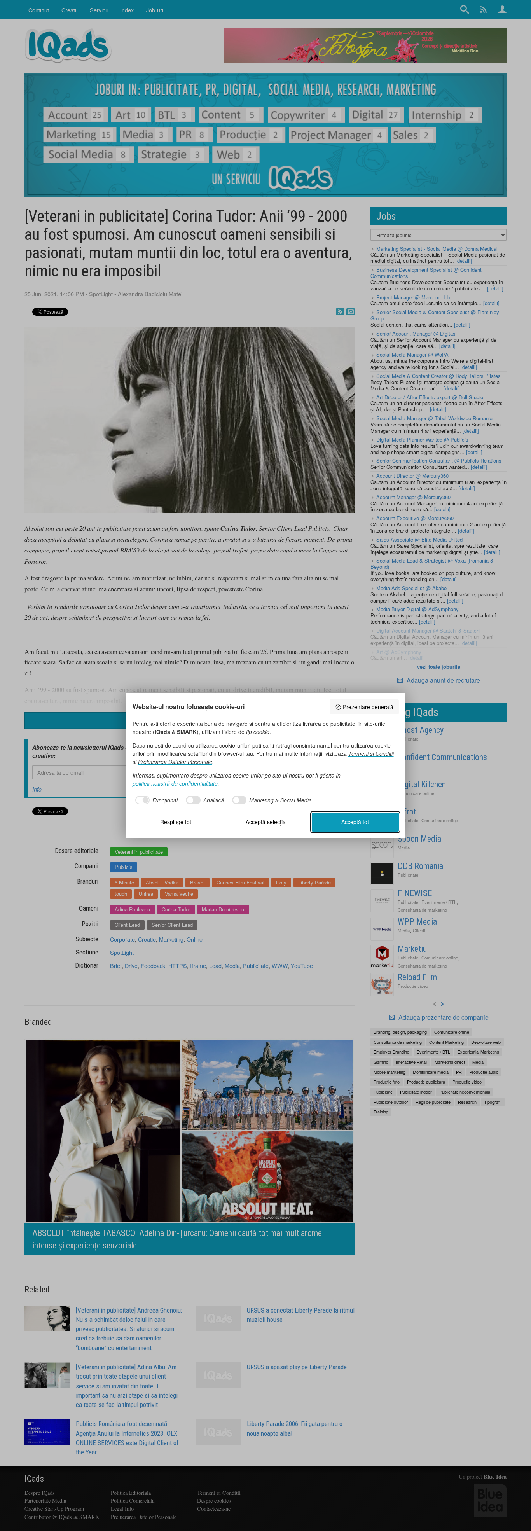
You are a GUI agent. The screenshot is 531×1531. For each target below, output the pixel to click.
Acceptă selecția (266, 822)
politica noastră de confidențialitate (175, 783)
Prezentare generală (368, 707)
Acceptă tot (355, 822)
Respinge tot (175, 822)
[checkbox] (155, 800)
